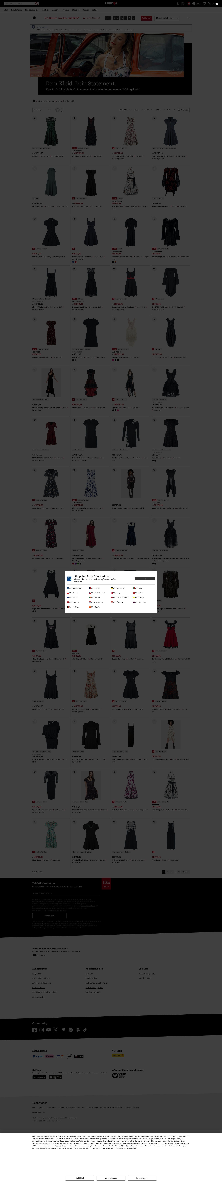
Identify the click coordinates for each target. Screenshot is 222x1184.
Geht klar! (80, 1178)
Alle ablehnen (111, 1178)
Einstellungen (142, 1178)
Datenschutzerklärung (128, 1148)
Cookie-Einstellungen (58, 1148)
